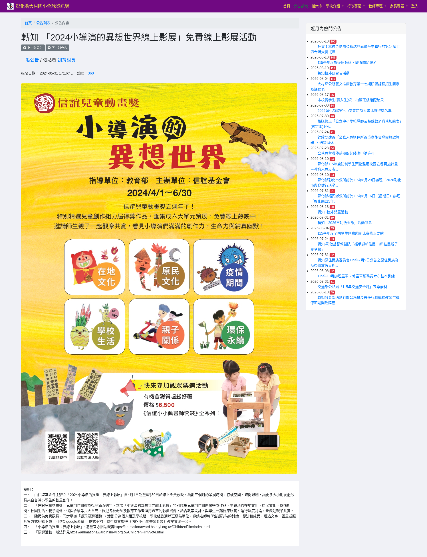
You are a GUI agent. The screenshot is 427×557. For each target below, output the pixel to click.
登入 (414, 6)
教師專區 (376, 6)
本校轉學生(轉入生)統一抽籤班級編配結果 (351, 100)
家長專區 (397, 6)
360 (91, 73)
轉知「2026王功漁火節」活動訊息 (345, 223)
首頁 (287, 6)
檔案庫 (317, 6)
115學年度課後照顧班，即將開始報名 (347, 63)
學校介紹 (333, 6)
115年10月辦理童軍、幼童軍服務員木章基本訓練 (356, 276)
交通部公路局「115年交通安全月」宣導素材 (352, 287)
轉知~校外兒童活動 (333, 212)
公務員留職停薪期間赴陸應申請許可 (346, 153)
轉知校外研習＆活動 (334, 73)
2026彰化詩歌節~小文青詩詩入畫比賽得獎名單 (355, 111)
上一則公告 (34, 48)
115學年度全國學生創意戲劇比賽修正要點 (351, 233)
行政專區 (354, 6)
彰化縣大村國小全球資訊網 (42, 6)
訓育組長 (66, 60)
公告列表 (43, 23)
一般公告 (30, 60)
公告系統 (301, 6)
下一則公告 (59, 48)
